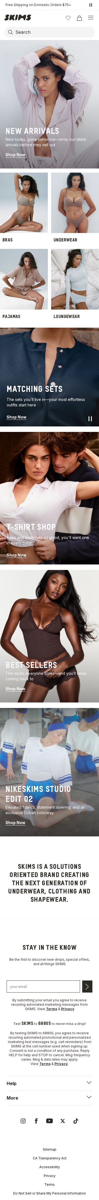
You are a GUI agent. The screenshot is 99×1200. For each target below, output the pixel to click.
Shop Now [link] (15, 154)
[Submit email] (87, 986)
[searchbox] (54, 32)
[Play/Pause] (90, 418)
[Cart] (79, 18)
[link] (49, 104)
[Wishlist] (68, 18)
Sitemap (49, 1149)
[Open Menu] (91, 18)
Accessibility (49, 1167)
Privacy (50, 1176)
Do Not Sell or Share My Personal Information (49, 1193)
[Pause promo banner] (91, 5)
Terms (49, 1184)
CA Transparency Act (50, 1158)
